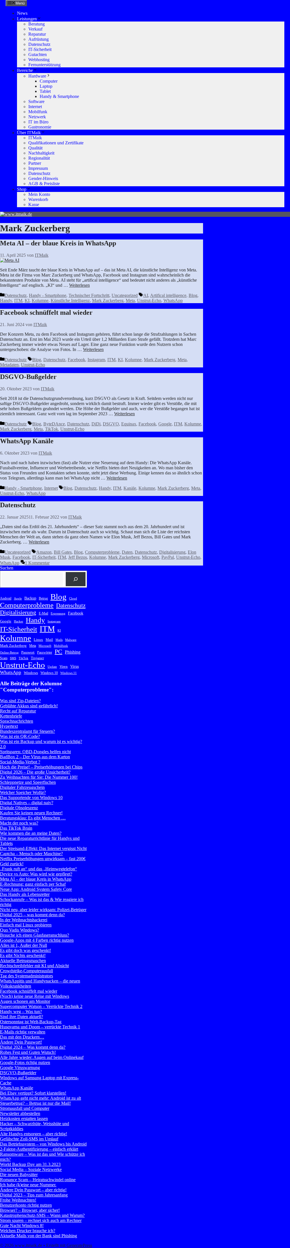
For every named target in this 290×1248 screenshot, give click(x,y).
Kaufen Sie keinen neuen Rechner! (31, 812)
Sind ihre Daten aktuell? (21, 1016)
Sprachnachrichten (16, 721)
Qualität (35, 147)
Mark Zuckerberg (107, 300)
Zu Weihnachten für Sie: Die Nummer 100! (39, 777)
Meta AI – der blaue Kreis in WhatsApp (58, 243)
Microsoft (150, 557)
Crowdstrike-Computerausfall (26, 970)
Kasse (33, 204)
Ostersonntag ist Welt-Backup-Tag (30, 1021)
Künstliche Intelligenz (70, 300)
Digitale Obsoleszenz (19, 807)
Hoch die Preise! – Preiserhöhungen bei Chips (41, 767)
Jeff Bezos (77, 557)
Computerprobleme (102, 552)
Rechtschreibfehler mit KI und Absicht (34, 965)
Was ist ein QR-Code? (20, 736)
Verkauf (35, 29)
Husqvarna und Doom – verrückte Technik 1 (40, 1026)
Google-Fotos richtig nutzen (25, 1062)
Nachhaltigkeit (41, 153)
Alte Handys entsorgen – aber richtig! (33, 1133)
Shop (21, 189)
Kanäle (129, 488)
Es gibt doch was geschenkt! (25, 950)
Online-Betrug (9, 652)
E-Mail (43, 613)
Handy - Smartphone (47, 295)
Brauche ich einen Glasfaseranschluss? (34, 935)
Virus (74, 666)
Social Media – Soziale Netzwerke (31, 1169)
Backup (30, 598)
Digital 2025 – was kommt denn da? (32, 914)
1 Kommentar (37, 562)
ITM (18, 300)
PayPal (167, 557)
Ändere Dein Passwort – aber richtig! (33, 1189)
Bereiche (25, 70)
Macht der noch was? (19, 823)
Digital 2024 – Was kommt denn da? (32, 1047)
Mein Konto (39, 194)
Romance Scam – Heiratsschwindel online (38, 1179)
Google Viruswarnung (20, 1067)
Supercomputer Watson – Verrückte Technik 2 (41, 1006)
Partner (34, 163)
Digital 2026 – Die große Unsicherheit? (35, 772)
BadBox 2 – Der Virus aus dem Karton (35, 756)
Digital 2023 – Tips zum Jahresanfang (34, 1195)
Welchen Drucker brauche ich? (27, 1230)
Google (165, 423)
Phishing (72, 652)
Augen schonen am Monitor (25, 1001)
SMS (13, 658)
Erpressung (58, 613)
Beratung (36, 24)
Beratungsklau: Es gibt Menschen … (33, 817)
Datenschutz (39, 44)
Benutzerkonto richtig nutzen (26, 1205)
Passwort (28, 652)
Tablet (45, 91)
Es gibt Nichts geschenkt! (23, 955)
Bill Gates (63, 552)
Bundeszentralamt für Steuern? (27, 731)
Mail (49, 639)
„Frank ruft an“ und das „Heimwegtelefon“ (38, 868)
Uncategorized (125, 295)
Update (52, 666)
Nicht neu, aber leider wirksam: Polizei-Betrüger (43, 909)
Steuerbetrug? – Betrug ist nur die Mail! (35, 1103)
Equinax (128, 423)
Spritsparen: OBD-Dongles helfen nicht (35, 751)
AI (145, 295)
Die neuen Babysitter (19, 1174)
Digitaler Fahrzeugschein (22, 787)
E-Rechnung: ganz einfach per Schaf (33, 884)
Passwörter (44, 652)
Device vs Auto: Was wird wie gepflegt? (36, 874)
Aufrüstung (38, 39)
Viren (63, 666)
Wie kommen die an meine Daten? (30, 833)
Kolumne (40, 300)
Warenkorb (38, 199)
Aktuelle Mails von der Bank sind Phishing (38, 1235)
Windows (31, 673)
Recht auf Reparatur (18, 710)
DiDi (96, 423)
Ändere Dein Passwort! (21, 1042)
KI (27, 300)
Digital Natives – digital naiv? (26, 802)
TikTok (51, 429)
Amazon (44, 552)
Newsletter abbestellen (20, 1113)
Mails (59, 639)
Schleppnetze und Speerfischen (28, 782)
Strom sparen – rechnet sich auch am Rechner (41, 1220)
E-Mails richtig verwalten (22, 1031)
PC (58, 651)
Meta (130, 300)
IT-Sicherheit (40, 49)
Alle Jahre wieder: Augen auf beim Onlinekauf (42, 1057)
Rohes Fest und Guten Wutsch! (28, 1052)
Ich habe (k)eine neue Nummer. (28, 1184)
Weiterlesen (79, 285)
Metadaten (9, 364)
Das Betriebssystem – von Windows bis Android (43, 1144)
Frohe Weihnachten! (18, 1200)
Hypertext (9, 726)
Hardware (37, 76)
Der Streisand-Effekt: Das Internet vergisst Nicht (43, 848)
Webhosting (39, 59)
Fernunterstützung (44, 64)
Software (36, 101)
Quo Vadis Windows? (19, 930)
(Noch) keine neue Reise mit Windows (34, 996)
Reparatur (37, 34)
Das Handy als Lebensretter (25, 894)
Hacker (18, 621)
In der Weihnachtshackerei (23, 919)
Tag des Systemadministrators (26, 975)
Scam (3, 658)
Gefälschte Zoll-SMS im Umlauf (29, 1138)
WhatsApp (173, 300)
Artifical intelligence (168, 295)
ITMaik (35, 137)
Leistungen (27, 18)
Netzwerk (37, 116)
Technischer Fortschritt (89, 295)
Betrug (43, 598)
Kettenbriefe (11, 716)
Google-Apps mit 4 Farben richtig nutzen (37, 940)
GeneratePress (79, 1245)
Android (5, 598)
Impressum (38, 168)
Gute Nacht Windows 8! (22, 1225)
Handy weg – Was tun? (21, 1011)
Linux (38, 639)
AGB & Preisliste (44, 183)
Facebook (76, 359)
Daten (127, 552)
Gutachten (37, 54)
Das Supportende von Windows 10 (31, 797)
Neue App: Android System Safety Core (36, 889)
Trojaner (37, 658)
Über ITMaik (29, 132)
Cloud (73, 598)
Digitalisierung (172, 552)
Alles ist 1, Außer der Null (23, 945)
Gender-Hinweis (43, 178)
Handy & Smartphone (59, 96)
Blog (193, 295)
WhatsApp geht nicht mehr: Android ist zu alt (40, 1098)
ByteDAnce (54, 423)
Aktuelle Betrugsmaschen (23, 960)
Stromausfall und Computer (24, 1108)
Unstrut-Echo (149, 300)
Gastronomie (39, 127)
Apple (18, 598)
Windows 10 (49, 673)
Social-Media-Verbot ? (20, 761)
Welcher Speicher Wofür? (23, 792)
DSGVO (111, 423)
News (22, 13)
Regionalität (39, 158)
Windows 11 (68, 673)
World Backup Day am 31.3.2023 (30, 1164)
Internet (35, 106)
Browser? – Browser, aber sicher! (30, 1210)
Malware (70, 639)
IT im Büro (38, 121)
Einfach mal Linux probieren (26, 924)
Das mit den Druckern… (22, 1037)
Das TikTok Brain (16, 828)
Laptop (46, 86)
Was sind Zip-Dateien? (20, 700)
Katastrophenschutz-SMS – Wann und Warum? (42, 1215)
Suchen (6, 568)
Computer (48, 81)
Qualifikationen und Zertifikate (56, 142)
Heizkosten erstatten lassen (24, 1118)
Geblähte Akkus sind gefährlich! (29, 705)
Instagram (96, 359)
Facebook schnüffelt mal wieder (46, 312)
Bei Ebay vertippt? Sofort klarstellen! (33, 1093)
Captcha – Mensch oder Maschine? (31, 853)
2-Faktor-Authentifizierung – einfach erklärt (39, 1149)
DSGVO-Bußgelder (28, 376)
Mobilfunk (37, 111)
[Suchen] (76, 579)
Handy (6, 300)
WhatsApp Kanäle (27, 441)
